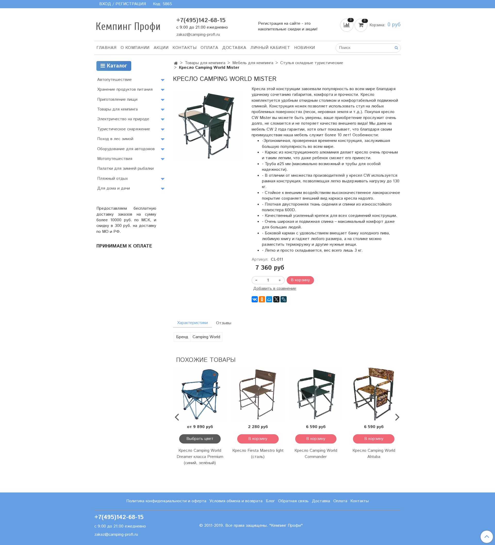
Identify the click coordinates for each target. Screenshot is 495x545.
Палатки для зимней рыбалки (125, 169)
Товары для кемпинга (205, 63)
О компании (135, 48)
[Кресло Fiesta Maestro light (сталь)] (258, 394)
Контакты (184, 48)
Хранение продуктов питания (125, 89)
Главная (106, 48)
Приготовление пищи (117, 100)
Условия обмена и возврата (235, 501)
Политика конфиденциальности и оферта (166, 501)
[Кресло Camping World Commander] (316, 394)
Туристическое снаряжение (123, 129)
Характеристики (192, 323)
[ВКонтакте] (255, 299)
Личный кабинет (270, 48)
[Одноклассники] (262, 299)
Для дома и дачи (113, 188)
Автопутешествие (114, 80)
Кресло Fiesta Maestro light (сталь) (258, 454)
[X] (276, 299)
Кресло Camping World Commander (315, 454)
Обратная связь (293, 501)
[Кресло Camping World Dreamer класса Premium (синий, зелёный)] (200, 394)
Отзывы (223, 323)
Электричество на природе (123, 119)
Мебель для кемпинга (252, 63)
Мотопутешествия (114, 159)
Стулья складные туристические (311, 63)
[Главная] (176, 63)
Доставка (234, 48)
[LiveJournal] (283, 299)
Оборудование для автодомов (126, 149)
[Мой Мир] (269, 299)
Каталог (116, 66)
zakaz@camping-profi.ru (198, 35)
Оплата (209, 48)
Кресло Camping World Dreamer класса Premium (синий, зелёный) (200, 457)
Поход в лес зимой (115, 139)
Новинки (304, 48)
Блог (270, 501)
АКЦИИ (161, 48)
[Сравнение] (347, 25)
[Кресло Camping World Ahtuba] (374, 394)
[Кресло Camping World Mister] (208, 125)
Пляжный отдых (112, 179)
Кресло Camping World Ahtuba (373, 454)
